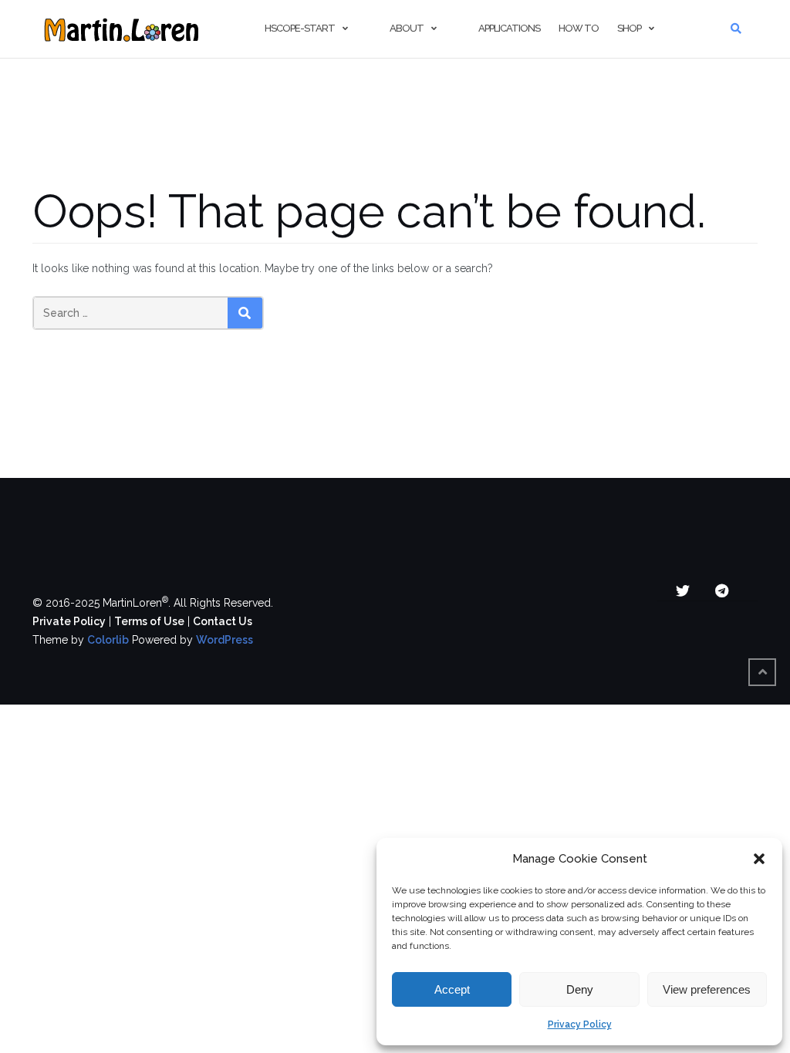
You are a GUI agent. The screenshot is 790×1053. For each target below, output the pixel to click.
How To (579, 28)
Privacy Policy (580, 1024)
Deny (579, 989)
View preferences (707, 989)
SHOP (629, 28)
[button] (759, 858)
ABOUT (407, 28)
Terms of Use (149, 621)
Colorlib (108, 640)
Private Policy (69, 621)
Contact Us (222, 621)
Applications (509, 28)
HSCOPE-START (300, 28)
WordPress (224, 640)
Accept (452, 989)
